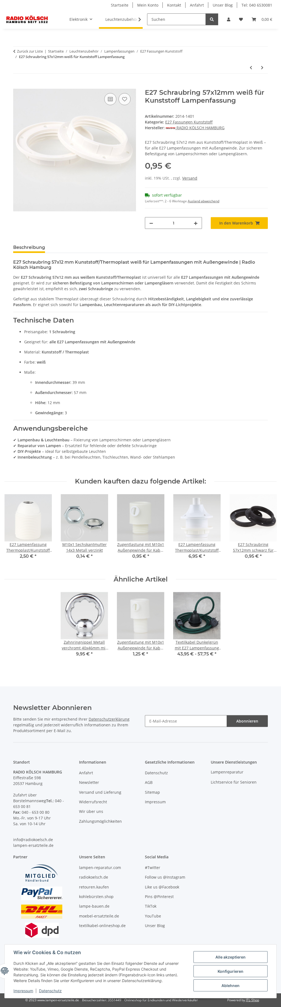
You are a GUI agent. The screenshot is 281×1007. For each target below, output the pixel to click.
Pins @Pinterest (159, 896)
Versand (189, 178)
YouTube (153, 916)
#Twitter (152, 867)
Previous (13, 530)
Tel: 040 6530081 (256, 5)
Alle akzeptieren (230, 957)
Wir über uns (91, 811)
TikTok (150, 906)
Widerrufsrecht (93, 801)
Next (267, 530)
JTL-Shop (252, 1000)
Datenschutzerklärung (109, 719)
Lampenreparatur (227, 772)
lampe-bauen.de (94, 906)
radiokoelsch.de (93, 877)
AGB (149, 782)
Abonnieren (247, 721)
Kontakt (174, 5)
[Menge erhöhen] (196, 223)
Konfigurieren (230, 971)
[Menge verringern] (151, 223)
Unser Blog (223, 5)
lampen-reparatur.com (100, 867)
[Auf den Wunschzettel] (125, 99)
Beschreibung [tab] (29, 247)
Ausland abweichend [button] (203, 201)
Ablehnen (230, 985)
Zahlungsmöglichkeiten (100, 821)
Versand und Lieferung (100, 792)
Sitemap (152, 792)
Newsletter (89, 782)
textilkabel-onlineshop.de (102, 925)
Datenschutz (50, 990)
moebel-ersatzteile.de (99, 916)
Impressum (23, 990)
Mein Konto (147, 5)
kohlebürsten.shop (96, 896)
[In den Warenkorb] (17, 86)
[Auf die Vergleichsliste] (110, 99)
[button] (229, 19)
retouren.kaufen (94, 887)
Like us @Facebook (162, 887)
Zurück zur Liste (30, 51)
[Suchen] (212, 19)
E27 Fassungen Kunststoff (189, 122)
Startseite (119, 5)
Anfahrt (197, 5)
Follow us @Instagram (165, 877)
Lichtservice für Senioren (234, 782)
